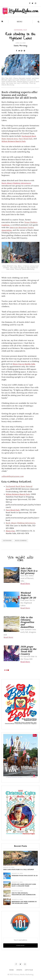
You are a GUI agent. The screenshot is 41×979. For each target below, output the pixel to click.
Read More (25, 583)
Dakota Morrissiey (20, 45)
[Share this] (16, 51)
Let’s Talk (29, 970)
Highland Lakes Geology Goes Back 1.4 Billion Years (24, 885)
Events (19, 970)
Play (25, 30)
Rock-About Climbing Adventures (16, 183)
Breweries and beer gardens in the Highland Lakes (24, 902)
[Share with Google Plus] (21, 51)
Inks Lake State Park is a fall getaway (18, 869)
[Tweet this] (19, 51)
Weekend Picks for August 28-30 (25, 875)
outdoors (7, 540)
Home (11, 970)
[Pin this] (24, 51)
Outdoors (18, 30)
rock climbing (21, 540)
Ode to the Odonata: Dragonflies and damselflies (24, 893)
